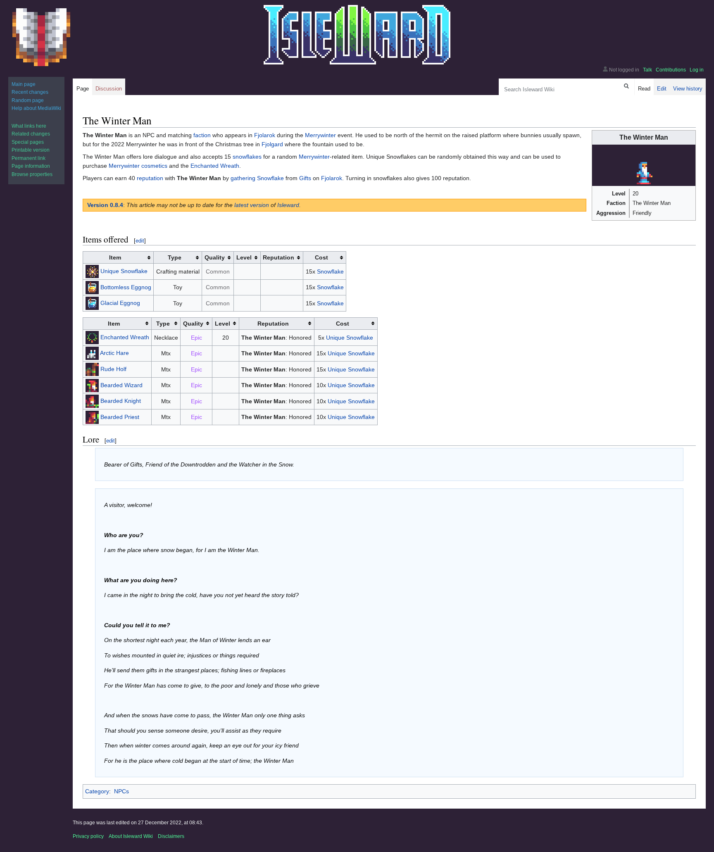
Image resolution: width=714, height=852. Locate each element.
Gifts (305, 178)
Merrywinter (320, 135)
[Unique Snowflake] (92, 271)
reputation (150, 178)
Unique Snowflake (124, 271)
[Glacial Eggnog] (92, 303)
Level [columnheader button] (244, 257)
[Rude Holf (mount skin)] (92, 369)
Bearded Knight (120, 400)
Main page (24, 84)
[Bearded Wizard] (92, 384)
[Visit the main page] (41, 37)
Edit (661, 89)
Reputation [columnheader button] (278, 257)
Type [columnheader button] (174, 257)
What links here (29, 126)
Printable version (31, 150)
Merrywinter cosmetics (138, 165)
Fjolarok (264, 135)
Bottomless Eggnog (125, 286)
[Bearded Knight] (92, 400)
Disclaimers (171, 836)
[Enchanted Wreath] (92, 336)
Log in (697, 70)
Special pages (28, 142)
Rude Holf (113, 369)
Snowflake (270, 178)
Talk (647, 70)
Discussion (108, 89)
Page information (31, 166)
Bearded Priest (119, 416)
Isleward (288, 205)
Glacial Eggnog (120, 303)
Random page (28, 100)
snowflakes (247, 156)
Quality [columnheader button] (215, 257)
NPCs (121, 791)
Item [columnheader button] (115, 257)
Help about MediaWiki (36, 108)
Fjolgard (272, 144)
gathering (243, 178)
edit (140, 241)
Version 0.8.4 (105, 205)
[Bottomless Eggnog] (92, 286)
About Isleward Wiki (131, 836)
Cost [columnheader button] (321, 257)
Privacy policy (88, 836)
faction (202, 135)
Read (644, 89)
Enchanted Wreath (214, 165)
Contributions (671, 70)
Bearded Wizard (121, 384)
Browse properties (32, 174)
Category (97, 791)
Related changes (31, 134)
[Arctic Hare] (92, 353)
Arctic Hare (114, 353)
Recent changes (30, 92)
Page (82, 89)
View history (687, 89)
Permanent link (28, 158)
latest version (251, 205)
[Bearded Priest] (92, 416)
